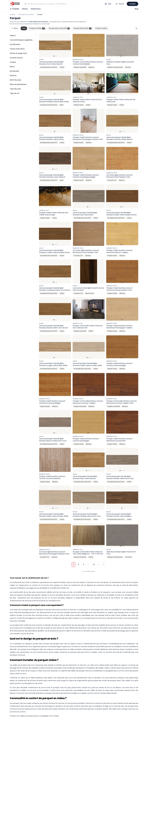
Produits (15, 9)
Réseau (25, 9)
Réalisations (36, 9)
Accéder (132, 4)
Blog (136, 9)
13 (94, 564)
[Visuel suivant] (68, 45)
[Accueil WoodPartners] (15, 3)
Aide (109, 4)
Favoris (121, 4)
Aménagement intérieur (26, 14)
